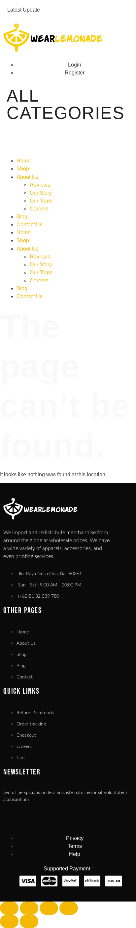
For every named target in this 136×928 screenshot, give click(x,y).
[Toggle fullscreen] (29, 908)
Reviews (40, 185)
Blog (22, 216)
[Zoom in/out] (9, 908)
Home (24, 160)
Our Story (41, 193)
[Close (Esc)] (68, 908)
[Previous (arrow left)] (9, 921)
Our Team (41, 201)
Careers (39, 208)
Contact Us (30, 224)
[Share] (49, 908)
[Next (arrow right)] (29, 921)
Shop (23, 168)
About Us (27, 177)
